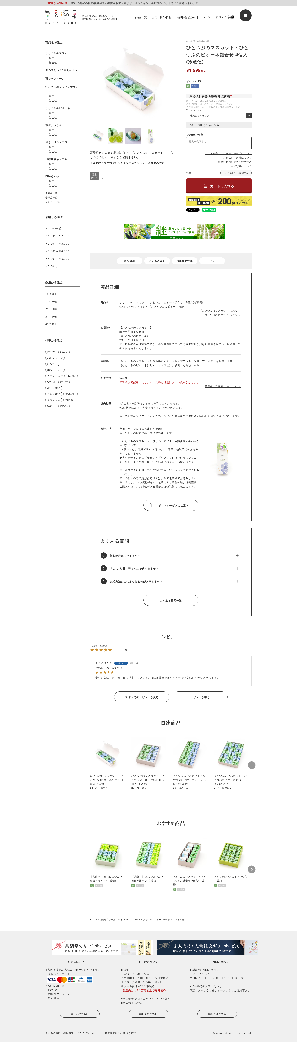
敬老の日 (70, 394)
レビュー (212, 261)
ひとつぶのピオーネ (57, 108)
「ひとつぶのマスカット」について (220, 310)
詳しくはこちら (194, 110)
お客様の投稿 (184, 261)
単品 (51, 58)
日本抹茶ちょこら (56, 159)
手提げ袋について (241, 166)
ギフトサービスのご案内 (173, 505)
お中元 (64, 382)
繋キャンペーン (55, 78)
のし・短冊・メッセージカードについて (228, 153)
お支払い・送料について (237, 157)
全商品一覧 (51, 193)
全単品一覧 (51, 197)
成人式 (64, 351)
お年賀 (51, 351)
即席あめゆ (52, 176)
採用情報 (68, 1033)
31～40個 (51, 316)
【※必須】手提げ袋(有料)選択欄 (210, 96)
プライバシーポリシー (89, 1033)
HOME (93, 919)
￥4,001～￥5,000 (57, 258)
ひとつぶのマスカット (59, 53)
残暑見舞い (53, 394)
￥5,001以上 (53, 266)
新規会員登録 (186, 17)
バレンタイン (55, 357)
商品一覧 (141, 17)
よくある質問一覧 (171, 600)
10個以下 (51, 294)
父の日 (51, 382)
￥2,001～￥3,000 (57, 243)
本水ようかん (53, 125)
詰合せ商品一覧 (107, 919)
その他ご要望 (195, 135)
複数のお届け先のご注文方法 (235, 162)
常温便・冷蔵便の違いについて (223, 386)
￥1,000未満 (53, 228)
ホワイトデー (55, 369)
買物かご (223, 17)
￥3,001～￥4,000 (57, 251)
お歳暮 (69, 400)
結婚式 (51, 406)
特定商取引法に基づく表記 (120, 1033)
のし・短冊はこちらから (204, 125)
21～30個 (51, 309)
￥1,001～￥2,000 (57, 236)
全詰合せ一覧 (52, 201)
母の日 (72, 376)
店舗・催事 (162, 17)
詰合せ (53, 62)
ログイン (205, 17)
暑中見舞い (53, 388)
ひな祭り (52, 363)
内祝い (64, 406)
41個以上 (51, 324)
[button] (252, 765)
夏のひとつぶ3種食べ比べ (61, 70)
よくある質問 (157, 261)
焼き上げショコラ (56, 142)
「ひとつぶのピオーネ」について (221, 314)
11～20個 (51, 301)
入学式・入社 (55, 376)
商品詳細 (129, 261)
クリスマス (53, 400)
